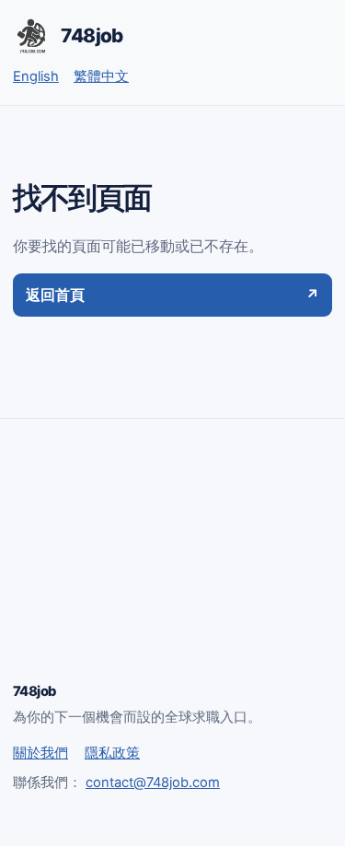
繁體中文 (101, 76)
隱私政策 (112, 753)
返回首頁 (172, 294)
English (36, 76)
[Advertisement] (172, 567)
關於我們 (40, 753)
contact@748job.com (153, 782)
